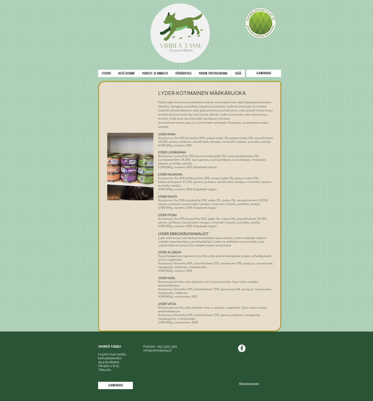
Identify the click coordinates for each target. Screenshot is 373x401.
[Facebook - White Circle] (242, 348)
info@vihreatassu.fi (157, 350)
